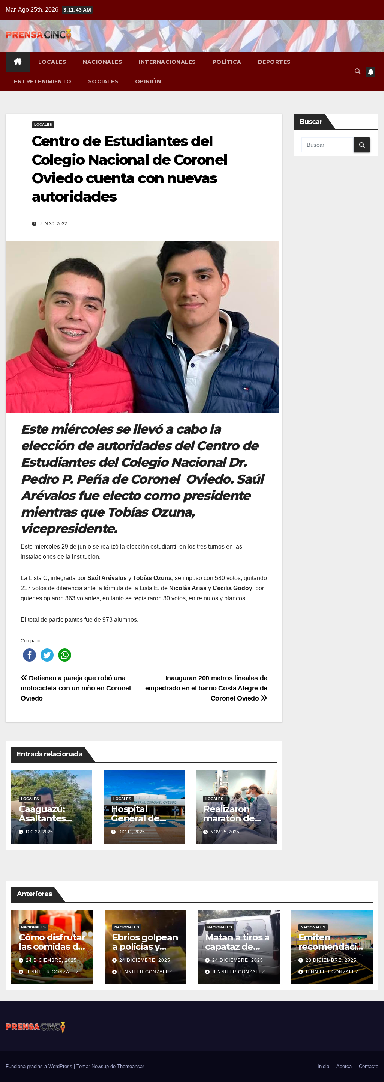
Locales (52, 62)
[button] (358, 71)
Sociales (103, 81)
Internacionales (167, 62)
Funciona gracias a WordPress (40, 1066)
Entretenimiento (43, 81)
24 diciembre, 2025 (51, 960)
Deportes (274, 62)
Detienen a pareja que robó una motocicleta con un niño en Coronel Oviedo (76, 688)
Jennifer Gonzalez (52, 972)
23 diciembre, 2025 (331, 960)
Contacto (368, 1066)
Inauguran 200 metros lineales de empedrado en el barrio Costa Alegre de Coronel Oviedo (206, 688)
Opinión (148, 81)
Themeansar (130, 1066)
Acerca (344, 1066)
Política (227, 62)
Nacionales (102, 62)
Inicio (323, 1066)
